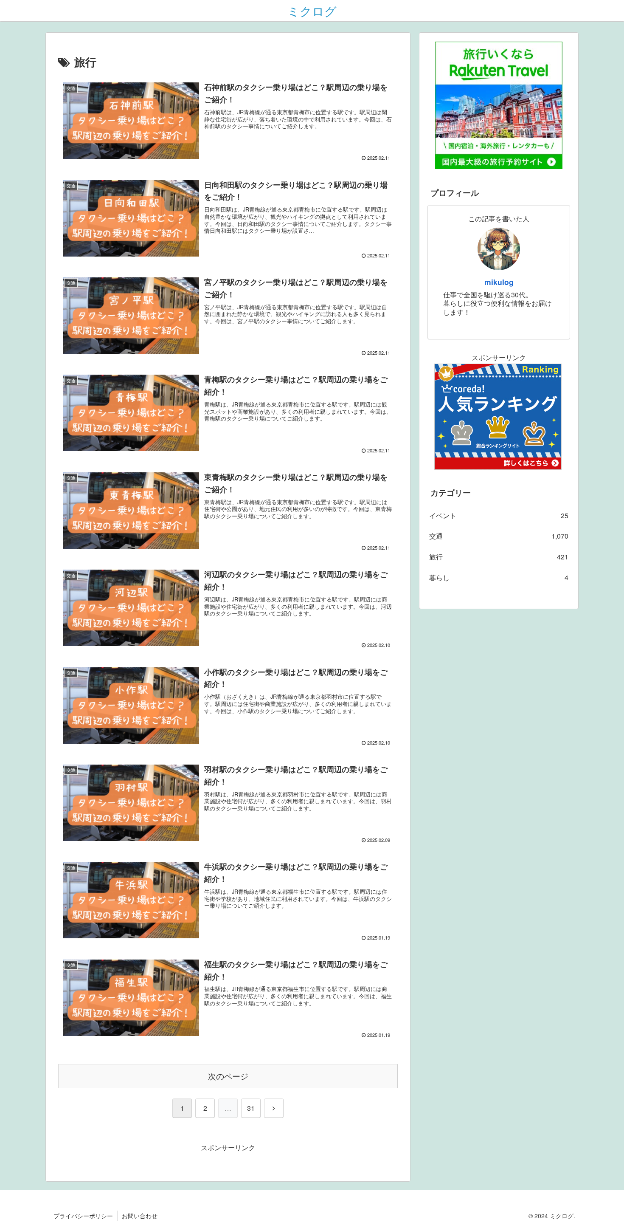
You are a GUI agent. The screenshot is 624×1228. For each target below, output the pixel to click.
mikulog (499, 282)
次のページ (228, 1075)
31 (251, 1108)
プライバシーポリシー (83, 1215)
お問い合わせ (139, 1215)
